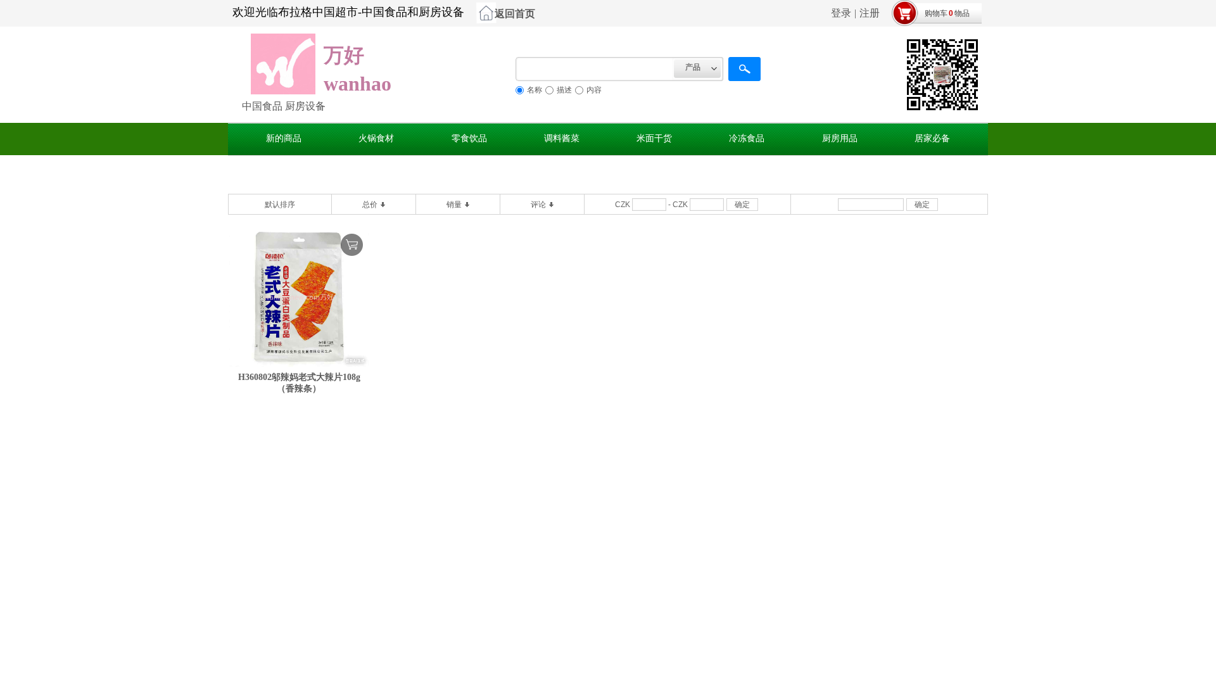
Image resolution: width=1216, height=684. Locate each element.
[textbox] (595, 69)
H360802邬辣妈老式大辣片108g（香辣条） (299, 382)
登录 (841, 13)
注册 (869, 13)
